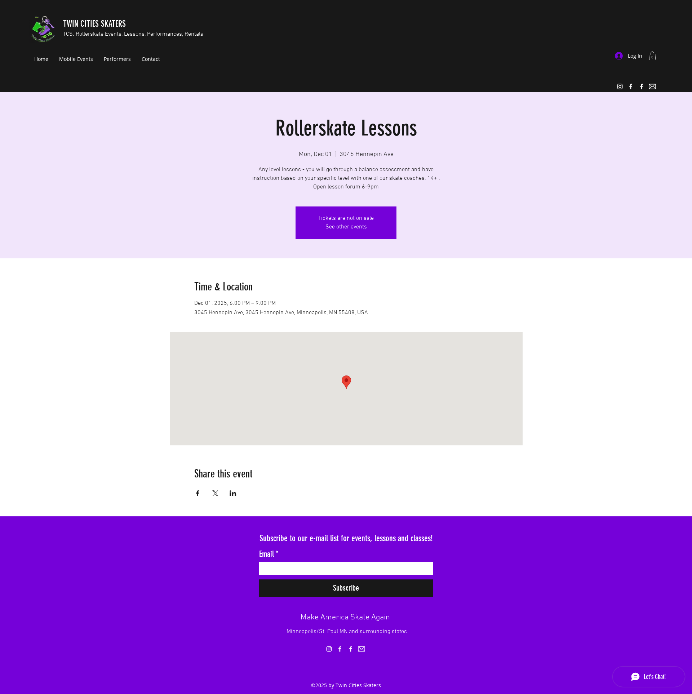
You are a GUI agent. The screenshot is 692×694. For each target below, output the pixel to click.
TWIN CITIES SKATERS (94, 24)
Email (268, 554)
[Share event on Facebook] (197, 493)
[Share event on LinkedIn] (233, 493)
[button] (652, 56)
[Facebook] (630, 86)
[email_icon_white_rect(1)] (652, 86)
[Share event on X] (215, 493)
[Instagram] (620, 86)
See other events (346, 227)
